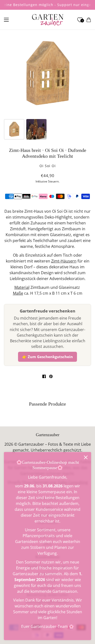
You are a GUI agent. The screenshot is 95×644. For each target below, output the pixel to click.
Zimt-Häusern (63, 261)
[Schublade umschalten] (6, 20)
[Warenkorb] (88, 19)
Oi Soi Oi (47, 165)
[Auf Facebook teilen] (44, 376)
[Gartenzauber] (48, 20)
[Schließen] (85, 457)
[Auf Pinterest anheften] (51, 376)
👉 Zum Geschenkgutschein (47, 356)
